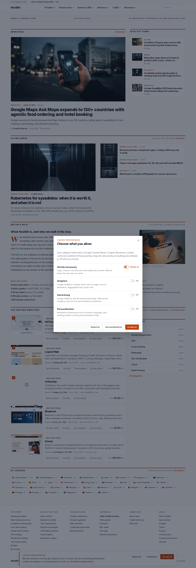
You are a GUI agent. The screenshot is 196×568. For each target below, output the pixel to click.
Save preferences (113, 327)
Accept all (132, 327)
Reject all (95, 327)
